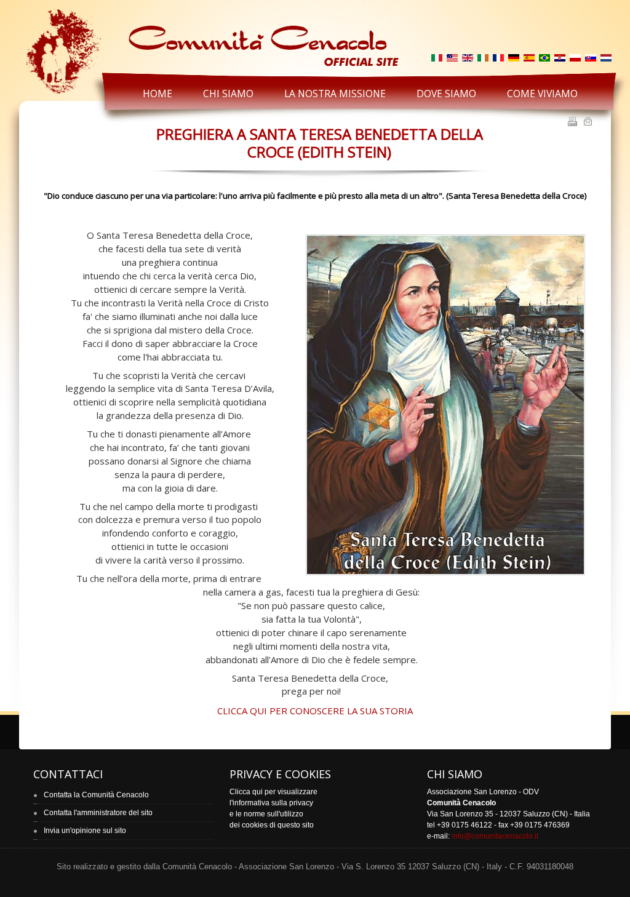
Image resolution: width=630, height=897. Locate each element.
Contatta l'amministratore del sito (98, 812)
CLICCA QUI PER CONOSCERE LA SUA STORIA (315, 710)
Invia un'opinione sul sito (85, 830)
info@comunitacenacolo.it (495, 836)
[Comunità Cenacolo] (211, 38)
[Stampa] (573, 122)
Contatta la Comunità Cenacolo (96, 795)
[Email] (589, 122)
